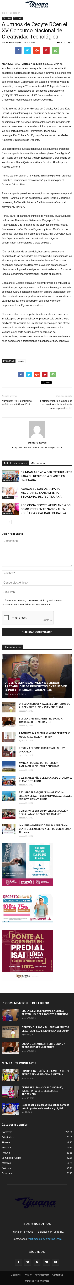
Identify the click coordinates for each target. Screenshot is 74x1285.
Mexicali (6, 1163)
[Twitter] (27, 1262)
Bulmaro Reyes (13, 42)
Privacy (28, 1274)
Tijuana (6, 1142)
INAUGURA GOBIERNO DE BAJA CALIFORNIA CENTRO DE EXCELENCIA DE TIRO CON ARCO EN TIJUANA (45, 829)
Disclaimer (16, 1274)
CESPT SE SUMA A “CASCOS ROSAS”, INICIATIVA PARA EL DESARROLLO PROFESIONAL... (42, 1091)
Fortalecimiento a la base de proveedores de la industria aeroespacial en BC (56, 404)
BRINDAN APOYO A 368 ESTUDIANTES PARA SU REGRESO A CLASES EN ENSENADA (46, 476)
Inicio (4, 12)
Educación (7, 18)
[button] (69, 4)
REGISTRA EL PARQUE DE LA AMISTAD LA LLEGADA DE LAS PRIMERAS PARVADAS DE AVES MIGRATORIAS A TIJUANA (45, 796)
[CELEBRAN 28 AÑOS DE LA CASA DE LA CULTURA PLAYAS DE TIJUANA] (8, 781)
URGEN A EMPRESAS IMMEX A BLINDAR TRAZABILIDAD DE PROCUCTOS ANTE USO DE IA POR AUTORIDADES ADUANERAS (36, 686)
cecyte (21, 361)
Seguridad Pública (11, 1157)
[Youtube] (55, 1262)
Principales (18, 18)
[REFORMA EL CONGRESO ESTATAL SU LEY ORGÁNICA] (8, 751)
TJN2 (7, 694)
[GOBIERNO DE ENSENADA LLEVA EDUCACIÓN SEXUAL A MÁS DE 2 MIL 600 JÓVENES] (8, 814)
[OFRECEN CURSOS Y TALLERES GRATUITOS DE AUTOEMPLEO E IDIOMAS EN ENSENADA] (8, 707)
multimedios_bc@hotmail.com (45, 1238)
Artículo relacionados (15, 463)
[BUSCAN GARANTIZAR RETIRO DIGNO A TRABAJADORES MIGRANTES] (8, 722)
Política (6, 1152)
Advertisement (42, 1274)
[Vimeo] (37, 1262)
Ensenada (7, 1173)
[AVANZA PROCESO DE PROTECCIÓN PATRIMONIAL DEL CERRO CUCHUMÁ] (8, 766)
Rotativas (7, 1132)
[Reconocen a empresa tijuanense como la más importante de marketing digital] (10, 1109)
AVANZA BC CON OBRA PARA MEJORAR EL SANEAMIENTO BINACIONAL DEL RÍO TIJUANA (41, 492)
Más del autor (38, 463)
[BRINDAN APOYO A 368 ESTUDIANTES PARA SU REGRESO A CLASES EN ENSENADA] (10, 476)
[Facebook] (18, 1262)
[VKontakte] (46, 1262)
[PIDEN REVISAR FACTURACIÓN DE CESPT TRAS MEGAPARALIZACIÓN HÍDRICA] (8, 737)
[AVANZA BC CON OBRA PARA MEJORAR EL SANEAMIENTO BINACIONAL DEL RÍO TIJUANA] (10, 493)
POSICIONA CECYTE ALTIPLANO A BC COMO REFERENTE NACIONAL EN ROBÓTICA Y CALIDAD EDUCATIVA (46, 509)
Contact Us (57, 1274)
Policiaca (7, 1168)
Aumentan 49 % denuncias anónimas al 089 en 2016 (17, 402)
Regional (6, 1147)
